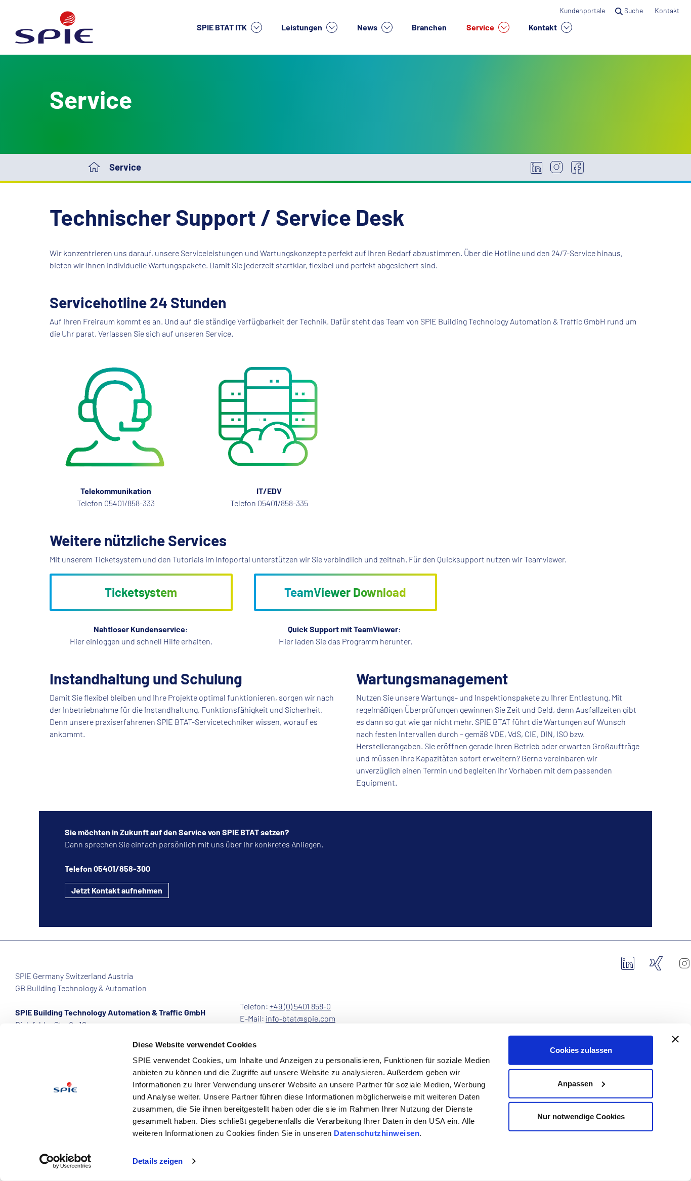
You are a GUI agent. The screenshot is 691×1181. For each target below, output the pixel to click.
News (368, 27)
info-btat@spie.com (300, 1018)
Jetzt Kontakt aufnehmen (116, 890)
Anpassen (575, 1083)
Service (481, 27)
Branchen (429, 27)
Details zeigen (158, 1161)
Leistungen (302, 27)
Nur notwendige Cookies (581, 1116)
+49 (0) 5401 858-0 (300, 1006)
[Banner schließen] (675, 1039)
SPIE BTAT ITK (222, 27)
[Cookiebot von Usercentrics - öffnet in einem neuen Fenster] (65, 1161)
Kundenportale (582, 10)
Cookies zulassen (581, 1050)
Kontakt (543, 27)
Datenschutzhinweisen (376, 1133)
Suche (633, 10)
